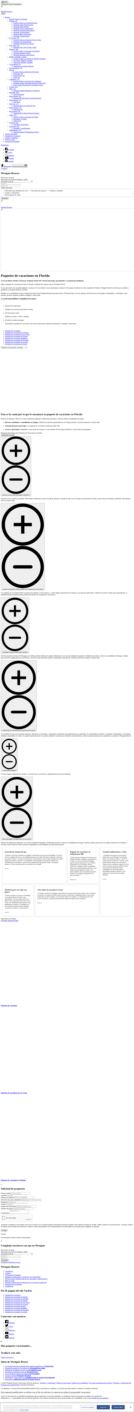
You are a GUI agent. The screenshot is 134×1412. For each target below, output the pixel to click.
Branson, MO (13, 49)
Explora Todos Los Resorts (18, 19)
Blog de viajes (9, 1281)
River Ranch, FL (14, 111)
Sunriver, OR (13, 123)
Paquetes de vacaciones (13, 136)
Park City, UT (14, 104)
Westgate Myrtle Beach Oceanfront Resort (27, 98)
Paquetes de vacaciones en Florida (16, 336)
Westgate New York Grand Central (24, 47)
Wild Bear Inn (18, 109)
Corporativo (9, 1271)
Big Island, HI (18, 74)
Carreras (8, 1273)
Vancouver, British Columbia (23, 62)
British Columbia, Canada (17, 57)
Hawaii (11, 70)
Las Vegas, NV (14, 38)
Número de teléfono (7, 1198)
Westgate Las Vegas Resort (22, 42)
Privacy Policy (24, 1410)
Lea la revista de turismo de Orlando (22, 1374)
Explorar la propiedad (12, 141)
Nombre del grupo (7, 1208)
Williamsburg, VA (15, 130)
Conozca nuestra (18, 1376)
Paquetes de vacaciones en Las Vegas (17, 334)
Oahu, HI (16, 77)
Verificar (3, 1204)
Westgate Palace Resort (21, 27)
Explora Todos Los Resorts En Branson (26, 51)
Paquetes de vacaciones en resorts (16, 344)
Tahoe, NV (13, 115)
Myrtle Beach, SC (15, 96)
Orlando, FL (13, 21)
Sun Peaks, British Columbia (22, 60)
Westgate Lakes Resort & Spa (23, 25)
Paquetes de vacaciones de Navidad (17, 340)
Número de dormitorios (8, 1206)
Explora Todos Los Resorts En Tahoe (25, 117)
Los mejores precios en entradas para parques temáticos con (29, 1366)
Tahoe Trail (17, 121)
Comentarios (5, 1213)
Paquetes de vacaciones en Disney (16, 1301)
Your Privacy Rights (87, 1407)
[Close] (130, 1407)
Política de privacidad (63, 1383)
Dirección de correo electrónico (11, 1200)
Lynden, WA (13, 87)
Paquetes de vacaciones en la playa (16, 342)
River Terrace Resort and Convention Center (28, 85)
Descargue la (22, 1379)
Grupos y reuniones (11, 138)
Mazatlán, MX (14, 92)
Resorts (7, 17)
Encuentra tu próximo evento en (21, 1372)
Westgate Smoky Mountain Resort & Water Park (29, 83)
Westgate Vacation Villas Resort (23, 30)
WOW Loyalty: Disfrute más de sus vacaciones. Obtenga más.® (26, 1279)
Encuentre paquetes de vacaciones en (25, 1368)
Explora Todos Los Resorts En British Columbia (29, 59)
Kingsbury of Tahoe (20, 119)
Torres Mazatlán (18, 94)
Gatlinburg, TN (14, 79)
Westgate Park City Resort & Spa (24, 106)
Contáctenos (9, 1286)
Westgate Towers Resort (21, 32)
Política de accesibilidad (80, 1383)
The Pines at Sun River (21, 124)
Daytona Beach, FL (15, 68)
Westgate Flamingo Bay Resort (23, 44)
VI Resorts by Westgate (13, 1275)
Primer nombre (6, 1193)
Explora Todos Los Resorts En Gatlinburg (27, 81)
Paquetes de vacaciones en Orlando (16, 333)
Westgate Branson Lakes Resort (23, 55)
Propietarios (5, 145)
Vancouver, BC (14, 126)
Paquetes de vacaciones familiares (16, 338)
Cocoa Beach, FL (15, 64)
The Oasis (16, 102)
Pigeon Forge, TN (15, 108)
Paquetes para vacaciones (13, 1284)
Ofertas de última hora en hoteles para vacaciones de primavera (26, 1282)
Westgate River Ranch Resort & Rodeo (26, 113)
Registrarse (8, 166)
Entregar (4, 1230)
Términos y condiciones (47, 1383)
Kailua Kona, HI (18, 76)
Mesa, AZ (12, 89)
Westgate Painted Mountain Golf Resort (26, 91)
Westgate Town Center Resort (23, 28)
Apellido (4, 1195)
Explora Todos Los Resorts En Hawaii (26, 72)
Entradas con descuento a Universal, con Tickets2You (23, 1277)
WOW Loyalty (10, 140)
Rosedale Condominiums (21, 128)
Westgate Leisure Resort (21, 36)
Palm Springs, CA (15, 100)
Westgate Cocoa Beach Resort (23, 66)
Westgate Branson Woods (21, 53)
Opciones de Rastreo (27, 1385)
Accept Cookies (118, 1407)
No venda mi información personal (100, 1383)
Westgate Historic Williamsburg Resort (26, 132)
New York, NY (14, 45)
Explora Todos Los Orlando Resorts (25, 23)
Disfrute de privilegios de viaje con (23, 1370)
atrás (3, 13)
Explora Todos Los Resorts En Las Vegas (27, 40)
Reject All (103, 1407)
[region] (67, 1407)
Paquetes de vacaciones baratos (15, 1306)
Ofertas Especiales (11, 134)
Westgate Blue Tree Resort (22, 34)
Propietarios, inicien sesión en (30, 1377)
